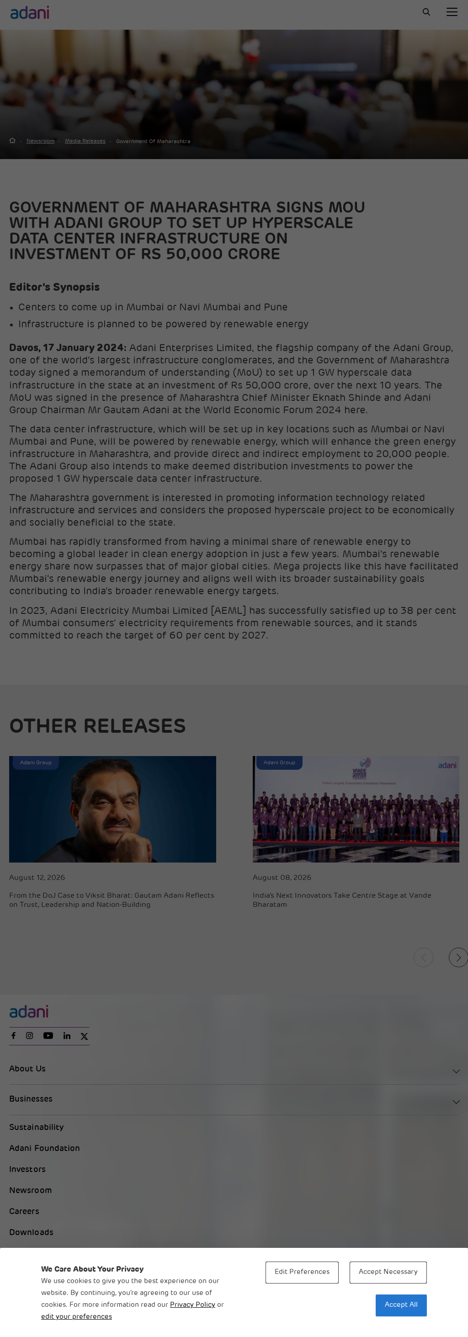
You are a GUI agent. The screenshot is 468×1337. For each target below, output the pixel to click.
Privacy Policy (192, 1305)
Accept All (401, 1305)
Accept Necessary (388, 1272)
